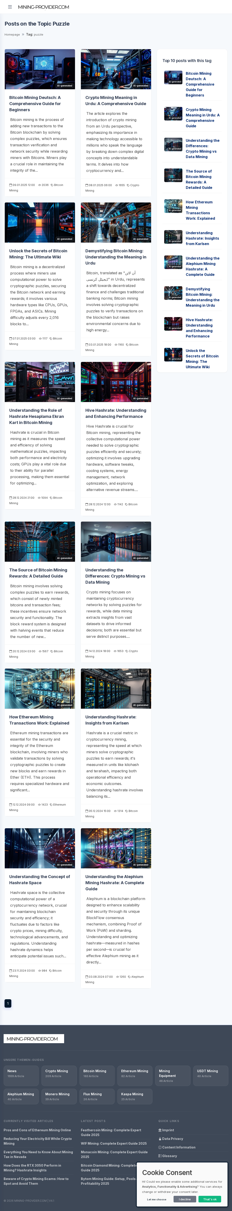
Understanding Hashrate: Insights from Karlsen (202, 238)
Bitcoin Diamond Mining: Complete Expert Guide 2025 (114, 1167)
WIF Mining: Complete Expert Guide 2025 (114, 1143)
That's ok (210, 1199)
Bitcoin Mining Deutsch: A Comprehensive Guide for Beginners (35, 103)
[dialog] (182, 1184)
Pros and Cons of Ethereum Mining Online (37, 1130)
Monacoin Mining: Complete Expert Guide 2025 (114, 1154)
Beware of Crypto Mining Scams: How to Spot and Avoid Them (36, 1181)
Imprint (168, 1130)
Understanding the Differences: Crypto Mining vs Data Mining (115, 576)
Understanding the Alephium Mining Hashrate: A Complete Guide (114, 882)
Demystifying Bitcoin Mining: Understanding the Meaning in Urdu (115, 256)
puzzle (38, 34)
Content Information (179, 1147)
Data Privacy (172, 1139)
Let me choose (156, 1199)
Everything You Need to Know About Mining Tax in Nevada (38, 1154)
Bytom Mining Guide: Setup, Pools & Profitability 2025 (110, 1181)
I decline (185, 1199)
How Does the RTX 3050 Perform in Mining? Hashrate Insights (32, 1167)
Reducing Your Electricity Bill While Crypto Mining (38, 1141)
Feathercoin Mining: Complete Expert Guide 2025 (111, 1132)
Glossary (169, 1156)
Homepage (12, 34)
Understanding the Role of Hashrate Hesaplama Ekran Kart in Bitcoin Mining (36, 416)
